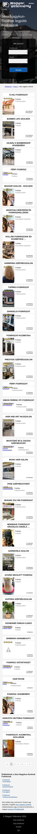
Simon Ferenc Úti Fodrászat (18, 400)
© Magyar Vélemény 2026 (14, 816)
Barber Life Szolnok (18, 119)
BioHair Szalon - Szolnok (18, 186)
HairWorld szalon (18, 551)
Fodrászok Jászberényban (7, 786)
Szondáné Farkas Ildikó (18, 623)
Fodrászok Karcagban (6, 791)
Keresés (18, 70)
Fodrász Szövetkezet (19, 662)
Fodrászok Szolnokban (6, 780)
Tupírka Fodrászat (18, 287)
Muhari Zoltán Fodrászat (18, 500)
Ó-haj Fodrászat (18, 95)
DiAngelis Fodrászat (18, 311)
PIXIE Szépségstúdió (18, 484)
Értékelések (8, 86)
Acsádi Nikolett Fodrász (18, 575)
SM (18, 830)
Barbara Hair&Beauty (18, 638)
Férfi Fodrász (18, 169)
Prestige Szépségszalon (18, 359)
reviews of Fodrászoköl (16, 809)
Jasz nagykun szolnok (23, 804)
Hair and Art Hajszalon (18, 417)
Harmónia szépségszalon (18, 263)
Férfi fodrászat (18, 384)
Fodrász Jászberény (18, 694)
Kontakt (4, 9)
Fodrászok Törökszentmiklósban (9, 796)
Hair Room (18, 679)
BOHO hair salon (18, 460)
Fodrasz (15, 86)
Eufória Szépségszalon (18, 599)
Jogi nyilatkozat (18, 820)
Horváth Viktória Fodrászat (18, 718)
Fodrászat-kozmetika (19, 335)
